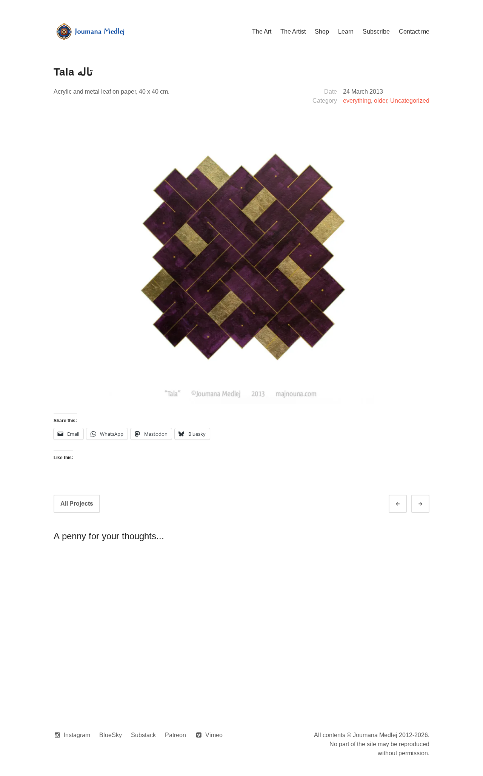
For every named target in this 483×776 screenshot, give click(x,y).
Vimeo (214, 735)
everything (357, 100)
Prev (404, 504)
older (380, 100)
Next (427, 504)
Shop (322, 31)
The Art (261, 31)
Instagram (77, 735)
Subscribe (376, 31)
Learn (346, 31)
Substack (143, 735)
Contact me (414, 31)
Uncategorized (409, 100)
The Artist (293, 31)
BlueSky (110, 735)
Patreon (175, 735)
